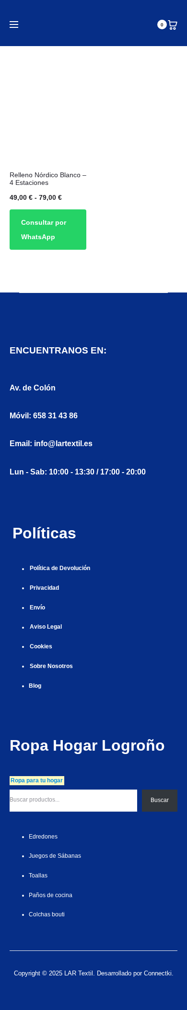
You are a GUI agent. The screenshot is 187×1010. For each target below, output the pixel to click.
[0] (172, 24)
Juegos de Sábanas (55, 855)
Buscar (160, 800)
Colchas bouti (47, 914)
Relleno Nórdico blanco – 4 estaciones (48, 179)
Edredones (43, 836)
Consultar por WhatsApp (43, 230)
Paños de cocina (50, 895)
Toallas (38, 875)
